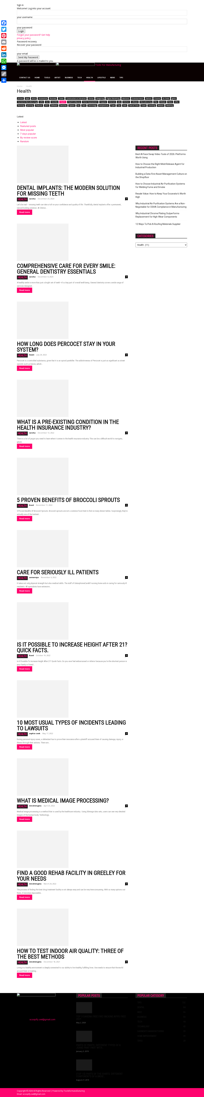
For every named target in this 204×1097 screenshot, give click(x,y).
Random (24, 141)
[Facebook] (4, 23)
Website (161, 105)
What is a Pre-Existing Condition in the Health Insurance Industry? (68, 425)
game (174, 98)
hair (47, 102)
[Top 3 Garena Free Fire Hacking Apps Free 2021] (102, 1007)
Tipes (113, 105)
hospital (103, 102)
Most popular (27, 130)
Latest (23, 122)
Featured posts (28, 126)
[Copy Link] (4, 74)
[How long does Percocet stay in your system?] (72, 320)
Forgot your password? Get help (33, 34)
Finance (157, 98)
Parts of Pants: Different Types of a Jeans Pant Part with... (98, 1046)
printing (30, 105)
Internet (112, 102)
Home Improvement (90, 102)
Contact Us (24, 77)
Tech (79, 77)
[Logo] (36, 64)
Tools (47, 77)
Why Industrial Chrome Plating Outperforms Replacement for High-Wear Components (157, 215)
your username (25, 17)
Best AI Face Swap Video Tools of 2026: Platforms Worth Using (160, 156)
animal (20, 98)
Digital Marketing (113, 98)
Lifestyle (101, 77)
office (176, 102)
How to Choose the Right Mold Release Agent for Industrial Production (159, 166)
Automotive (43, 98)
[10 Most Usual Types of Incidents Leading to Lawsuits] (72, 699)
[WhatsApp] (4, 61)
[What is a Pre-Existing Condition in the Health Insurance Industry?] (72, 398)
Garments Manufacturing (27, 102)
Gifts (41, 102)
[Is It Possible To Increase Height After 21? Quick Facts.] (72, 621)
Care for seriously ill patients (57, 572)
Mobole (162, 102)
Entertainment (137, 98)
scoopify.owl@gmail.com (42, 1019)
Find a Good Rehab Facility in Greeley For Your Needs (71, 876)
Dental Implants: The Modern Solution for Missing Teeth (68, 191)
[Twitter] (4, 29)
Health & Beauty (74, 102)
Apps (27, 98)
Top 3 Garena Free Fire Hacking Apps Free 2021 (101, 1018)
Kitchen (126, 102)
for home (166, 98)
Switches (63, 105)
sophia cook (34, 733)
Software (54, 105)
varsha (32, 198)
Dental (91, 98)
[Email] (4, 42)
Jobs (119, 102)
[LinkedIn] (4, 55)
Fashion (149, 98)
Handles (54, 102)
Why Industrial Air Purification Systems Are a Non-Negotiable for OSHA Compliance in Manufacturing (160, 205)
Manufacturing (146, 102)
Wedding (169, 105)
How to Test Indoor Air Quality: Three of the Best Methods (70, 954)
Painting (21, 105)
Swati (31, 355)
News (112, 77)
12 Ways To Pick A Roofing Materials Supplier (158, 224)
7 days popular (28, 133)
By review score (28, 137)
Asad (31, 505)
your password (24, 27)
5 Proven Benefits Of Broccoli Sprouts (68, 500)
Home (37, 77)
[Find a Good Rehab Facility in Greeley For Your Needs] (72, 849)
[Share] (4, 80)
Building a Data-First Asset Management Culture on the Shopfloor (161, 176)
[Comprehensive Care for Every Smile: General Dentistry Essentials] (72, 242)
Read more (24, 212)
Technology (92, 105)
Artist (57, 77)
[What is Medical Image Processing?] (72, 777)
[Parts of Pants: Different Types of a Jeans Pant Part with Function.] (102, 1036)
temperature (103, 105)
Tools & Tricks (134, 105)
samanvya (34, 577)
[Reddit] (4, 48)
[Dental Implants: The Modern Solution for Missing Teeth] (72, 164)
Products (39, 105)
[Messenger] (4, 67)
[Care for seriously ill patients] (72, 548)
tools (124, 105)
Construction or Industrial (76, 98)
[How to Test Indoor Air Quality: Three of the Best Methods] (72, 927)
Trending (151, 105)
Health (89, 77)
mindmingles (35, 805)
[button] (183, 66)
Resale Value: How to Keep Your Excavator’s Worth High (160, 195)
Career (61, 98)
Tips (121, 77)
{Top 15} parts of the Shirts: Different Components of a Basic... (99, 1075)
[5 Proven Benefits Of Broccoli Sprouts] (72, 476)
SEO (46, 105)
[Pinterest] (4, 35)
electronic (125, 98)
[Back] (18, 1)
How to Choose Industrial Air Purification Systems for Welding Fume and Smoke (160, 185)
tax (78, 105)
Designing (100, 98)
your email (22, 53)
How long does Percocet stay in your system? (66, 347)
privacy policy (24, 38)
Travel (143, 105)
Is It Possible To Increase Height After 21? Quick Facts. (72, 647)
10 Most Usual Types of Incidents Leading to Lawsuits (71, 725)
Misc (155, 102)
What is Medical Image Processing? (63, 800)
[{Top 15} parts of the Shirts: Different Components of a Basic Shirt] (102, 1065)
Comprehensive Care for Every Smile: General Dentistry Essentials (66, 269)
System (72, 105)
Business (69, 77)
